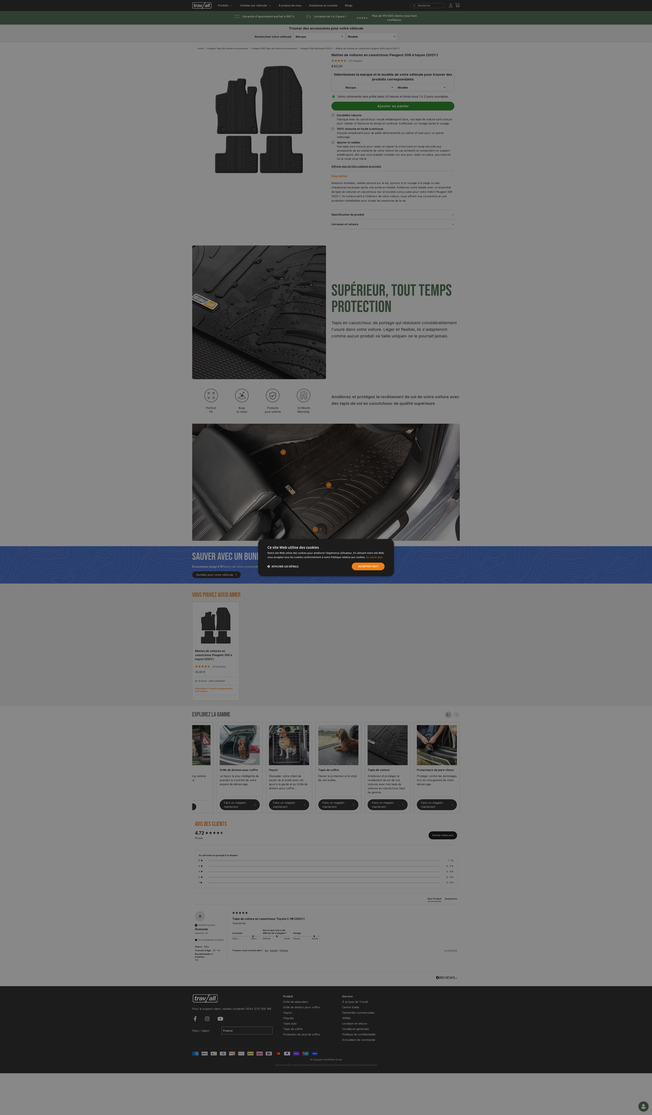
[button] (282, 566)
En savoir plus (374, 557)
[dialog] (326, 557)
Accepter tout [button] (368, 566)
